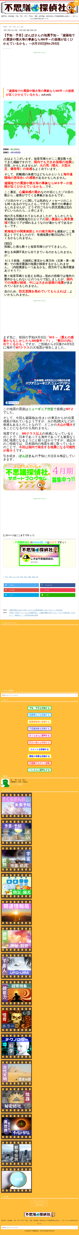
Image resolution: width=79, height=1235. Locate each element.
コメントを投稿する (39, 749)
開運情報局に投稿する (39, 722)
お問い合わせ (39, 1205)
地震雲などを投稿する (39, 715)
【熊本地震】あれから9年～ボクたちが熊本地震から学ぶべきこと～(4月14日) (36, 610)
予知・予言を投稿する (39, 708)
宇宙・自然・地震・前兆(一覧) (29, 577)
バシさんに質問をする (39, 770)
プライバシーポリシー (39, 1201)
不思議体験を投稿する (39, 729)
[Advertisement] (39, 68)
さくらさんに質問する (39, 735)
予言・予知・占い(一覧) (12, 577)
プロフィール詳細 (16, 784)
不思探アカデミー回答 (39, 763)
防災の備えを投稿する (39, 742)
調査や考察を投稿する (39, 756)
